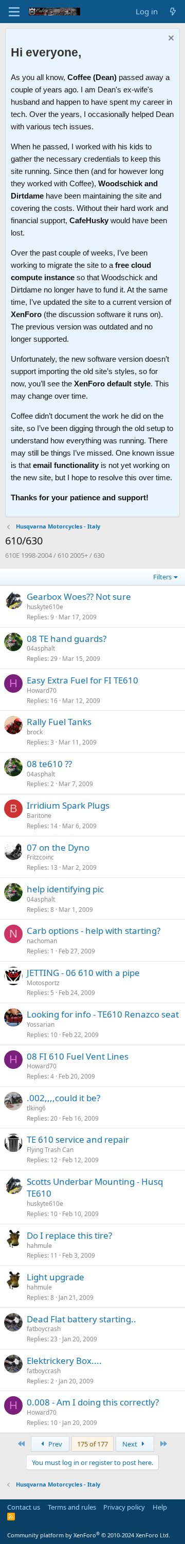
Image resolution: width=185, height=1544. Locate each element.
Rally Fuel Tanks (59, 722)
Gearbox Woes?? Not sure (79, 596)
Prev (54, 1444)
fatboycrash (44, 1328)
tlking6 (36, 1108)
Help (160, 1507)
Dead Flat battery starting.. (81, 1319)
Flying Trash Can (50, 1149)
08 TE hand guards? (66, 638)
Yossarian (40, 1024)
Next (130, 1444)
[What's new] (173, 11)
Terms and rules (72, 1507)
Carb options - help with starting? (93, 930)
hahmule (39, 1245)
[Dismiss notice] (169, 39)
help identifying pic (65, 889)
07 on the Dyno (58, 847)
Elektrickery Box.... (64, 1360)
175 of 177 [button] (92, 1444)
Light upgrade (55, 1277)
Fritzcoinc (40, 857)
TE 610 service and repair (78, 1139)
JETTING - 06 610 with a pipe (83, 973)
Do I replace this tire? (69, 1235)
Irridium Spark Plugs (68, 805)
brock (35, 732)
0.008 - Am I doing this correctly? (93, 1402)
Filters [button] (162, 576)
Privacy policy (124, 1507)
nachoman (42, 940)
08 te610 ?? (49, 764)
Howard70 (42, 690)
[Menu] (14, 12)
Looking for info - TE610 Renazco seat (103, 1014)
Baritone (39, 815)
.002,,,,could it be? (63, 1098)
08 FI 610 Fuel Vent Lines (77, 1056)
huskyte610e (45, 606)
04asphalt (41, 648)
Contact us (23, 1507)
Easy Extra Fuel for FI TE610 (82, 680)
